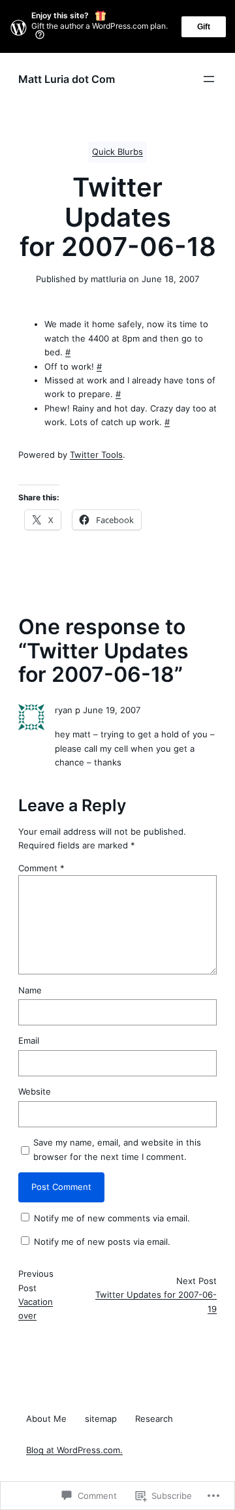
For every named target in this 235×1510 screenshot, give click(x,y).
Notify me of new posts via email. (102, 1241)
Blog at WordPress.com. (74, 1450)
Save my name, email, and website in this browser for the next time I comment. (117, 1149)
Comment (41, 868)
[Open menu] (209, 79)
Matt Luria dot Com (66, 79)
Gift (203, 26)
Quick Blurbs (117, 152)
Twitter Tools (96, 454)
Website (34, 1091)
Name (30, 990)
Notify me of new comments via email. (112, 1218)
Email (28, 1040)
